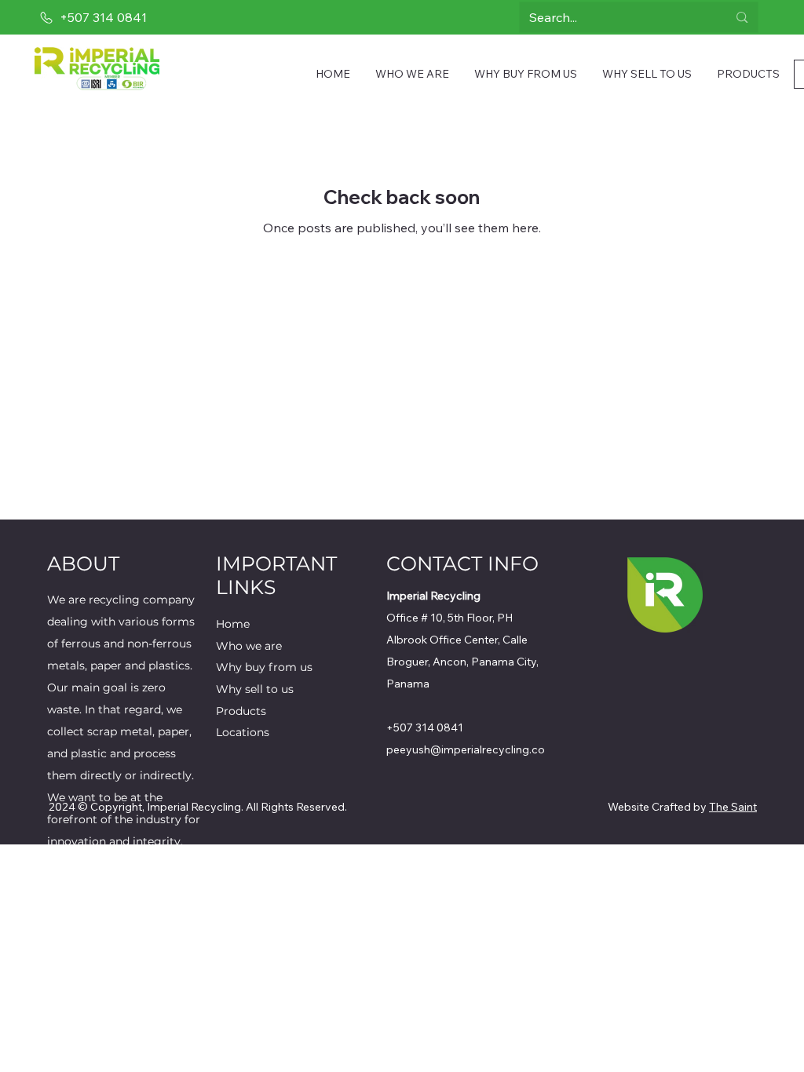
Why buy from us (264, 667)
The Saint (733, 807)
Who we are (249, 646)
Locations (242, 732)
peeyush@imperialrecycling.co (465, 749)
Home (233, 624)
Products (241, 711)
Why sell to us (255, 689)
